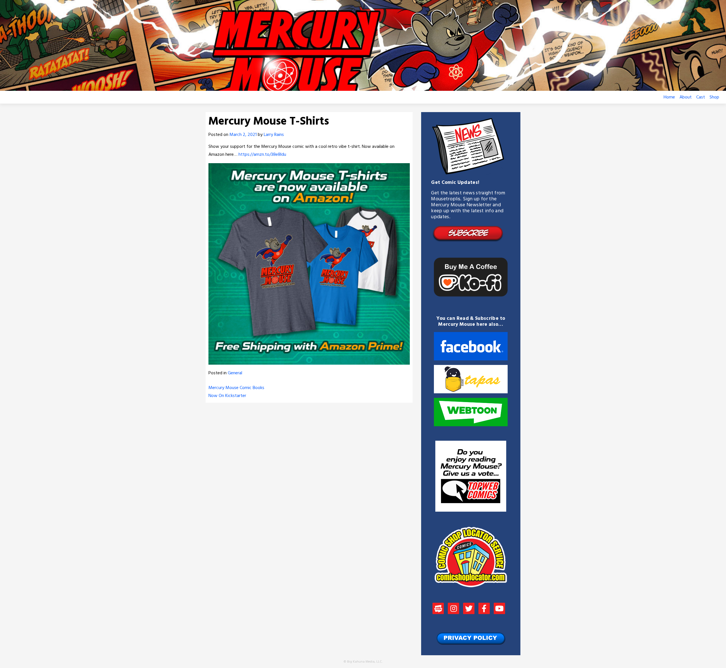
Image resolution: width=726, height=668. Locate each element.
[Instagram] (453, 609)
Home (669, 97)
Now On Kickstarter (227, 396)
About (685, 97)
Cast (700, 97)
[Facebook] (484, 609)
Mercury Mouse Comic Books (236, 388)
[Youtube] (499, 609)
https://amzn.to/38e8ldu (262, 154)
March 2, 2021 (243, 134)
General (235, 373)
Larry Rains (274, 134)
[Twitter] (468, 609)
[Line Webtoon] (438, 609)
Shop (714, 97)
